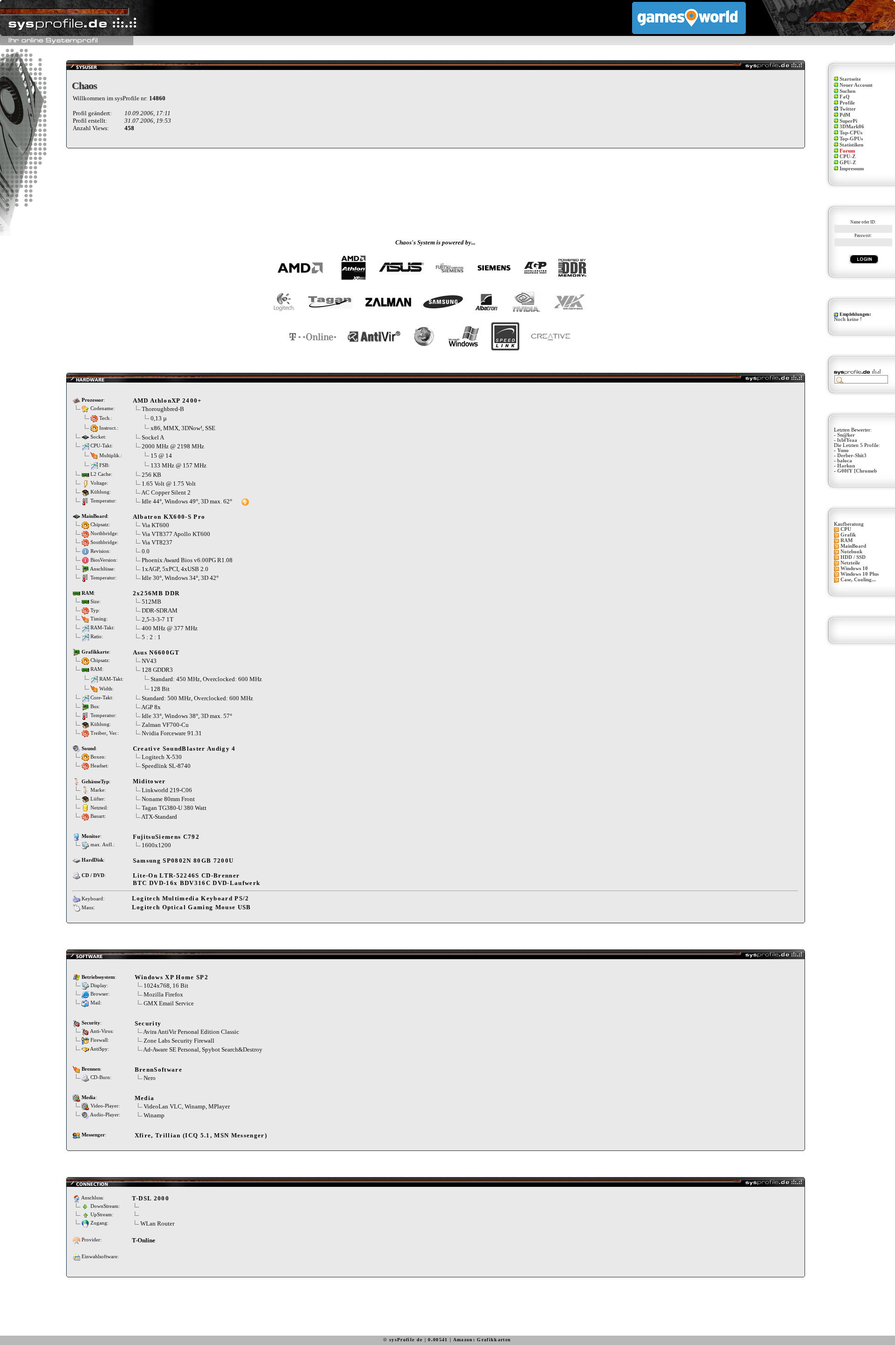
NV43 (149, 660)
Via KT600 (155, 525)
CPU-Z (847, 156)
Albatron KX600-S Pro (169, 516)
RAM (846, 540)
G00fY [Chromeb (857, 471)
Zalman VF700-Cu (165, 724)
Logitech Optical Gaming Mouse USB (191, 907)
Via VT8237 (157, 542)
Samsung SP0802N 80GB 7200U (183, 860)
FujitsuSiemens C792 (166, 836)
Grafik (848, 534)
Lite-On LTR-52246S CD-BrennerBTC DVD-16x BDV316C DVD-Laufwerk (197, 879)
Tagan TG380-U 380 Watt (174, 807)
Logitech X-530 (162, 756)
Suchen (847, 91)
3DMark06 (852, 126)
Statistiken (851, 144)
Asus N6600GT (156, 652)
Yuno (843, 450)
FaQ (845, 96)
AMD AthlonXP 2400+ (167, 400)
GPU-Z (848, 162)
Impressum (852, 168)
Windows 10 (854, 568)
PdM (845, 115)
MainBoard (853, 546)
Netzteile (850, 562)
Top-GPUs (851, 138)
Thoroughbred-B (163, 408)
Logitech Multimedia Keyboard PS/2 (190, 898)
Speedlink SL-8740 (166, 765)
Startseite (850, 79)
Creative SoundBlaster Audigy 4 (184, 748)
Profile (847, 102)
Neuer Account (856, 85)
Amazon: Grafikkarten (482, 1339)
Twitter (848, 109)
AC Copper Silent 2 (166, 492)
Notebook (851, 551)
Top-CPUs (851, 132)
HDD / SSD (853, 557)
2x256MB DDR (156, 593)
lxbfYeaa (847, 440)
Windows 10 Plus (859, 574)
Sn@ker (846, 435)
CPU (845, 529)
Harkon (846, 465)
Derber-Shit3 (852, 455)
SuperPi (848, 121)
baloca (844, 460)
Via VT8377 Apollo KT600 (176, 533)
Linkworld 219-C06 (167, 790)
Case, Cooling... (858, 579)
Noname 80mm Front (168, 798)
